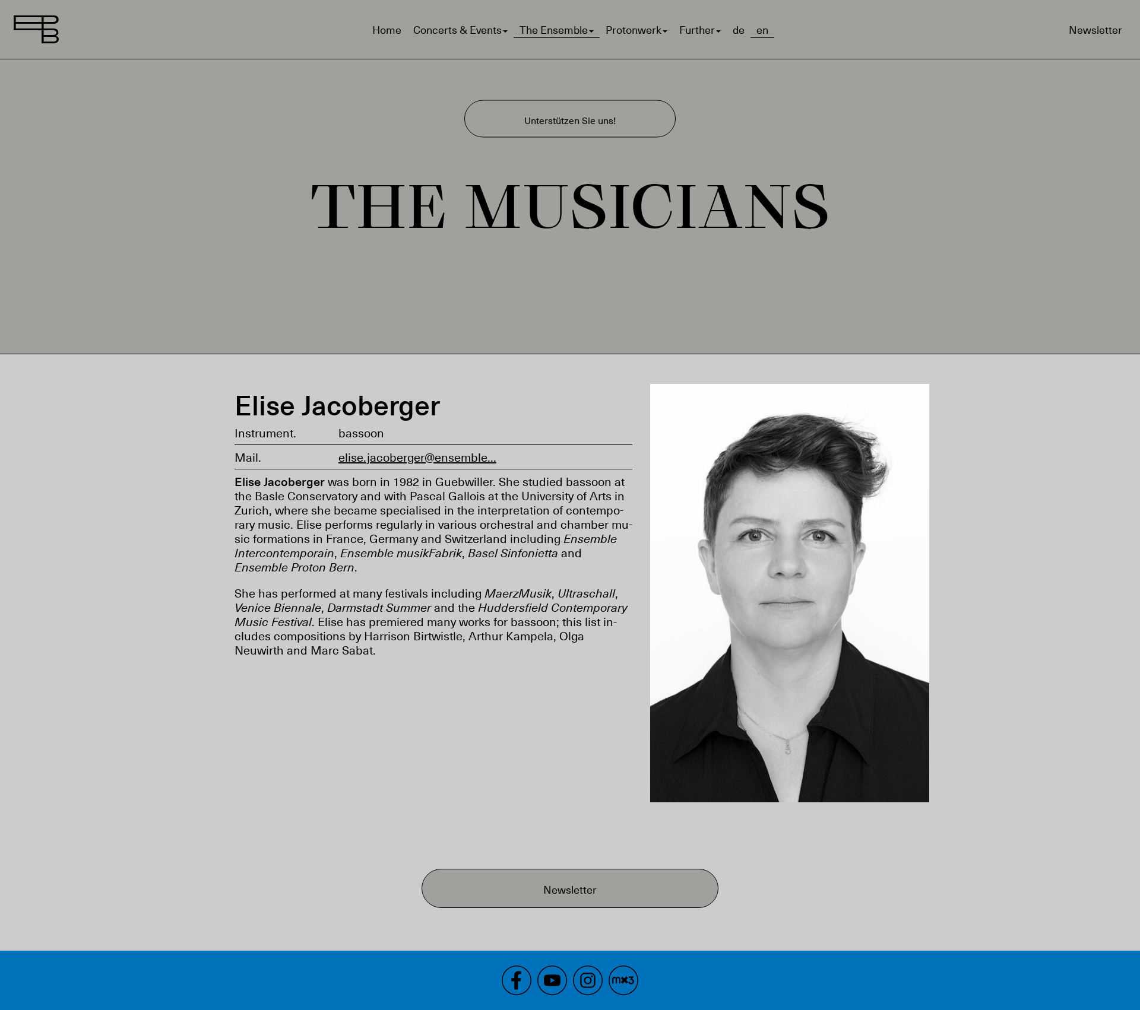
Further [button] (697, 29)
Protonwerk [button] (633, 29)
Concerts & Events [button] (457, 29)
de (739, 29)
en (762, 29)
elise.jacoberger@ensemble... (417, 457)
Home (386, 29)
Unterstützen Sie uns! (570, 120)
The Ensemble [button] (554, 29)
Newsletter (1095, 29)
